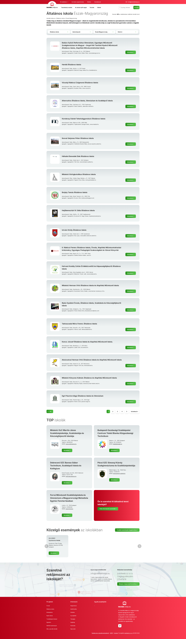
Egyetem (48, 622)
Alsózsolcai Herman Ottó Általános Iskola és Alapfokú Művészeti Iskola (92, 360)
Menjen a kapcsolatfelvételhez (128, 584)
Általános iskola (60, 18)
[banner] (52, 5)
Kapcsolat (72, 629)
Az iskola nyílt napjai (81, 7)
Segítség (72, 622)
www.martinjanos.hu (71, 444)
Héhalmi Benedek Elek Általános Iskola (78, 156)
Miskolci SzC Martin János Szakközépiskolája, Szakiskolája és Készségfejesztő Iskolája (67, 433)
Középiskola (49, 612)
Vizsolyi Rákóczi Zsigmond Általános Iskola (80, 83)
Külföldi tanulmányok (51, 625)
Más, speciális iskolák (51, 629)
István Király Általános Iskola (74, 230)
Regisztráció (73, 605)
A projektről (73, 615)
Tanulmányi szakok (66, 7)
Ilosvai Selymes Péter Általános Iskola (78, 138)
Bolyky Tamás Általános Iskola (74, 192)
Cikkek (99, 7)
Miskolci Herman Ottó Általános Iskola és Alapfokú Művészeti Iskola (90, 285)
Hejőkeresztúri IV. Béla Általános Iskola (78, 210)
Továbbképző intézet (51, 619)
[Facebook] (119, 625)
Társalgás (72, 619)
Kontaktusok (97, 2)
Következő (139, 546)
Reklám (89, 2)
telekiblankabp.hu (117, 444)
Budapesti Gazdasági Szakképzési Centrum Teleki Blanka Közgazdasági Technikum (115, 433)
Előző (46, 546)
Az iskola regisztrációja (78, 2)
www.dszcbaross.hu (71, 476)
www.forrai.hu (69, 509)
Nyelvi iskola (49, 615)
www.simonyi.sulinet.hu (119, 473)
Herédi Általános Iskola (71, 65)
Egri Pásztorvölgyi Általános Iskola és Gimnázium (82, 396)
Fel (50, 411)
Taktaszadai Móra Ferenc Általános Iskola (79, 324)
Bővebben (130, 52)
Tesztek (92, 7)
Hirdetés (72, 612)
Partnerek (72, 625)
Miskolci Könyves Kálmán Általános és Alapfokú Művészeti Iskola (89, 378)
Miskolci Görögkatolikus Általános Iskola (79, 174)
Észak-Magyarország (71, 18)
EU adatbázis (63, 2)
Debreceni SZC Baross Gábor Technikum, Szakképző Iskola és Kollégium (65, 465)
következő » (134, 411)
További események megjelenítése (127, 530)
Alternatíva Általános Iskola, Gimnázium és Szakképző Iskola (87, 101)
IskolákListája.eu (50, 18)
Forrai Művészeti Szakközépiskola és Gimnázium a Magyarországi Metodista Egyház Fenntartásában (69, 498)
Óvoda (48, 605)
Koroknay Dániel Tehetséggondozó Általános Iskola (83, 119)
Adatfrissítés (73, 609)
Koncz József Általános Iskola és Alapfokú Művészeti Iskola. (87, 342)
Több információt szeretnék (107, 508)
